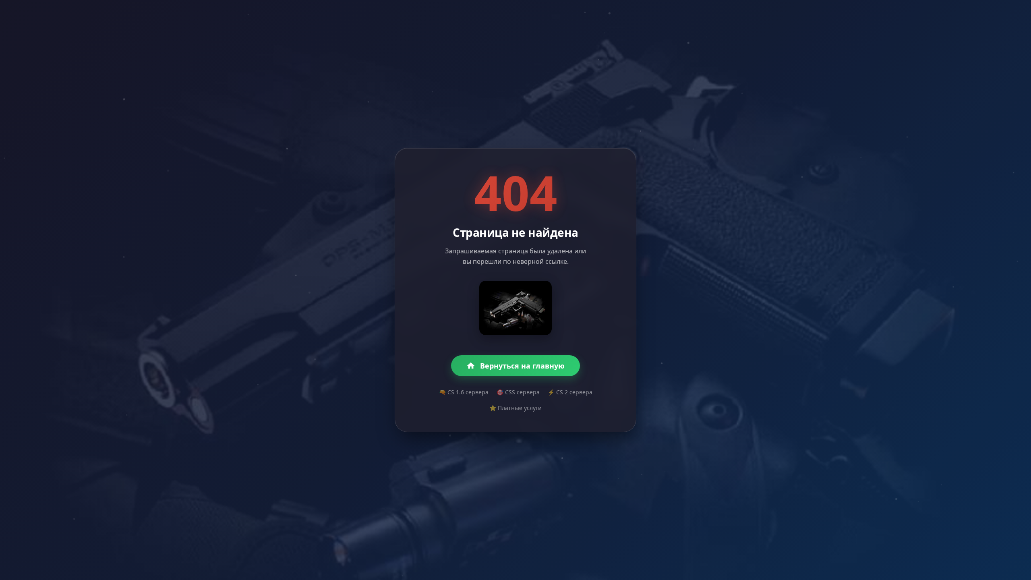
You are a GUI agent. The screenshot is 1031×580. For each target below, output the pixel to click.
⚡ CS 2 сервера (570, 392)
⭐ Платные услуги (515, 408)
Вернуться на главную (522, 366)
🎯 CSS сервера (518, 392)
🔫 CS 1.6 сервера (464, 392)
